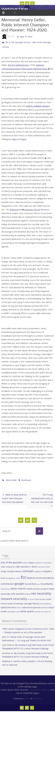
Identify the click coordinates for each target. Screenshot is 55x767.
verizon (44, 605)
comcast (27, 569)
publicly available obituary (38, 104)
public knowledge (15, 601)
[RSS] (32, 3)
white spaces (27, 609)
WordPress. (37, 696)
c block (33, 564)
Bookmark (26, 478)
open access (40, 597)
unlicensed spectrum (31, 605)
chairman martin (43, 565)
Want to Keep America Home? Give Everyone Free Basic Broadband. (14, 496)
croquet (46, 569)
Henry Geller (11, 478)
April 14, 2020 (26, 36)
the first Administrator (18, 63)
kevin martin (18, 586)
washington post (13, 610)
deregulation (10, 576)
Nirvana (27, 696)
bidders (25, 561)
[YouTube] (22, 3)
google (19, 582)
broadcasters (47, 561)
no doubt (31, 597)
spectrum (6, 605)
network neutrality (14, 597)
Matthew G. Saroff (10, 659)
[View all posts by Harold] (15, 36)
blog (31, 560)
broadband (37, 561)
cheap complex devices (11, 569)
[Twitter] (27, 3)
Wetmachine (14, 9)
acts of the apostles (11, 560)
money (27, 592)
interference (5, 587)
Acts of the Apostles (33, 630)
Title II (19, 606)
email (18, 576)
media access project (37, 586)
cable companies (8, 565)
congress (37, 569)
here (15, 138)
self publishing (45, 602)
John (4, 635)
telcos (14, 605)
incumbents (46, 581)
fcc (23, 575)
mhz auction (17, 591)
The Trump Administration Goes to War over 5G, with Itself (42, 496)
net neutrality (41, 591)
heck (38, 582)
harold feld (30, 581)
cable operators (22, 564)
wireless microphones (43, 610)
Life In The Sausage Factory (17, 42)
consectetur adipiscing (39, 687)
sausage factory (31, 601)
